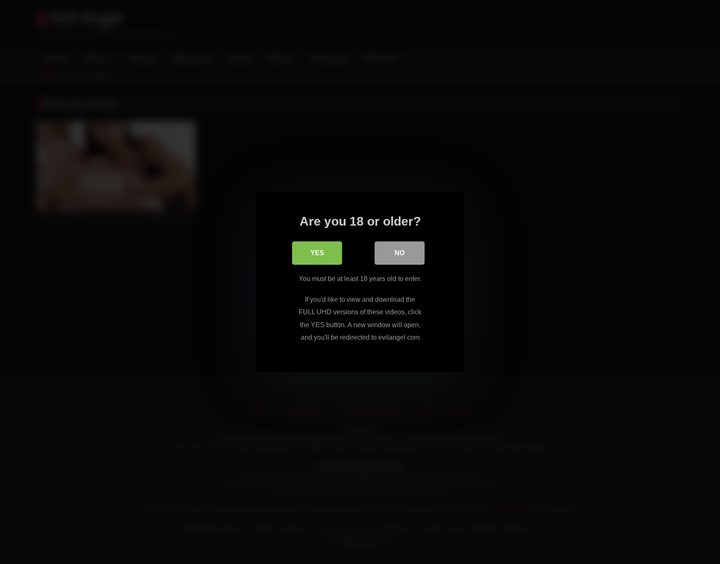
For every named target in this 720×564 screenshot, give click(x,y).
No (400, 252)
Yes (317, 252)
